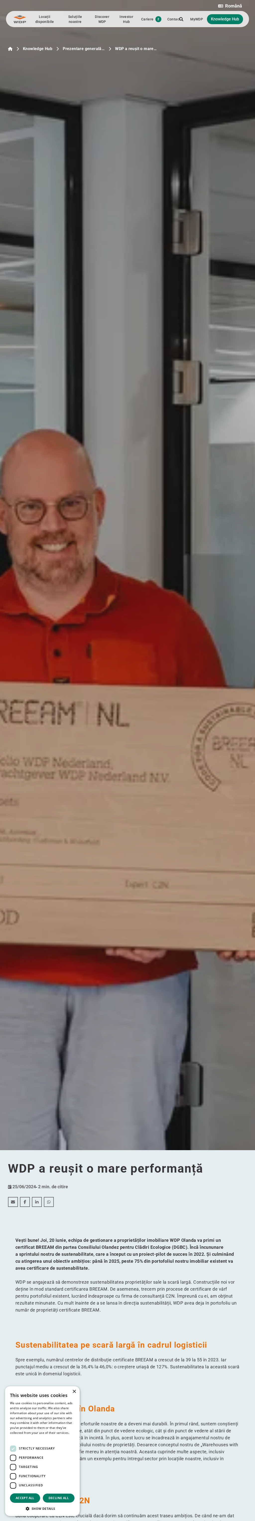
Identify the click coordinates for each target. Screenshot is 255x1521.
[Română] (10, 49)
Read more (18, 1438)
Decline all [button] (59, 1498)
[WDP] (20, 19)
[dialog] (42, 1451)
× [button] (74, 1391)
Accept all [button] (25, 1498)
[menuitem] (13, 1202)
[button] (230, 6)
